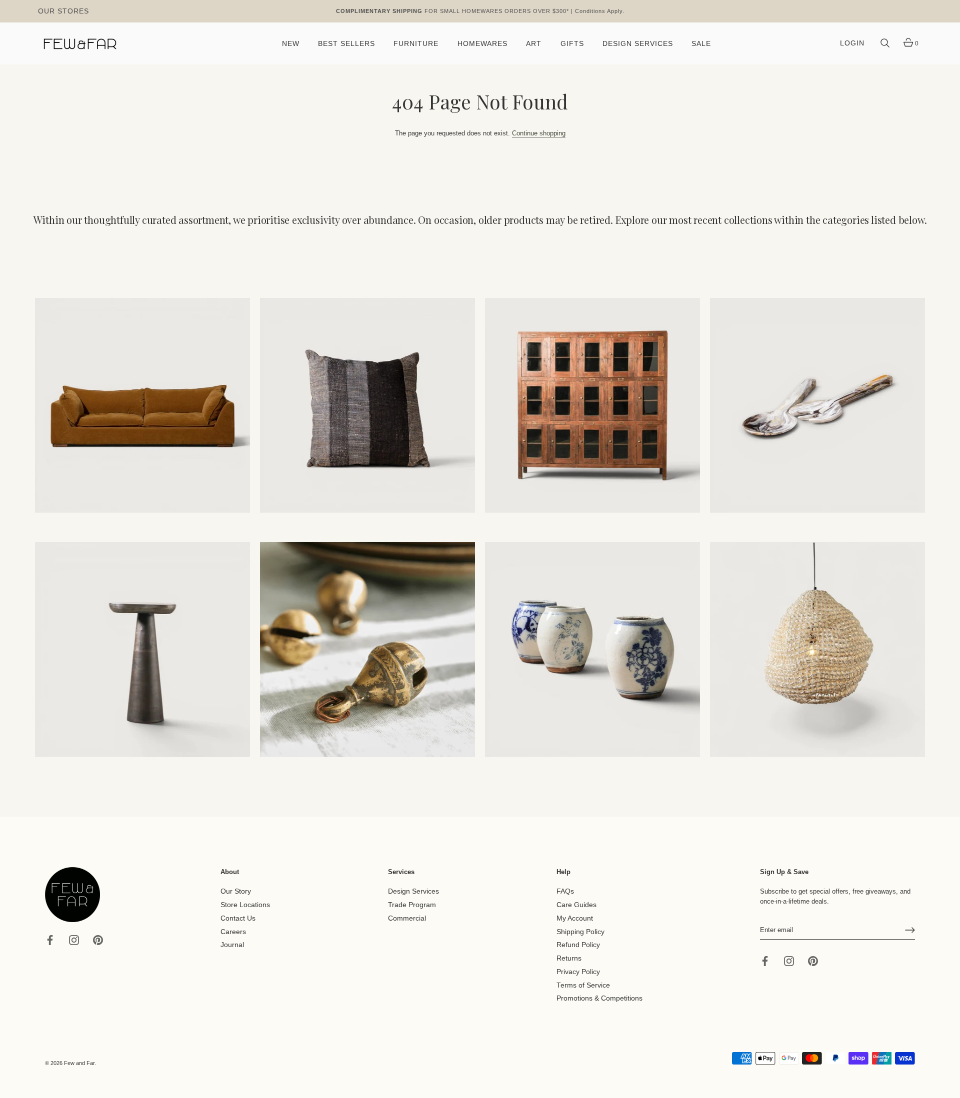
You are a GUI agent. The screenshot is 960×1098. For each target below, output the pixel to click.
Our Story (235, 891)
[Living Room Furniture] (142, 649)
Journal (232, 945)
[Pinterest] (98, 939)
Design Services (413, 891)
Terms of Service (583, 985)
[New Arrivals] (367, 405)
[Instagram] (74, 939)
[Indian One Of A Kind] (367, 649)
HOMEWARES (483, 43)
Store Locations (245, 905)
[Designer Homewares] (817, 405)
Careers (233, 931)
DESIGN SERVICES (637, 43)
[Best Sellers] (142, 405)
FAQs (565, 891)
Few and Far (79, 1063)
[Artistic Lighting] (817, 649)
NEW (291, 43)
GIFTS (572, 43)
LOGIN (852, 43)
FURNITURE (416, 43)
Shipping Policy (580, 931)
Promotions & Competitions (599, 998)
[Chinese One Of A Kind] (592, 649)
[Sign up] (910, 930)
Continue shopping (539, 133)
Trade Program (412, 905)
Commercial (407, 918)
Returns (569, 958)
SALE (701, 43)
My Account (574, 918)
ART (534, 43)
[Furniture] (592, 405)
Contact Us (238, 918)
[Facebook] (50, 939)
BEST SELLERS (346, 43)
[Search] (885, 43)
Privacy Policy (578, 972)
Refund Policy (578, 945)
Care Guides (576, 905)
